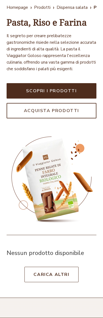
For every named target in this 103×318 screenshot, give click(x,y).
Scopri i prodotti (51, 91)
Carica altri (51, 274)
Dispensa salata (72, 7)
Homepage (17, 7)
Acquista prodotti (51, 111)
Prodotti (42, 7)
